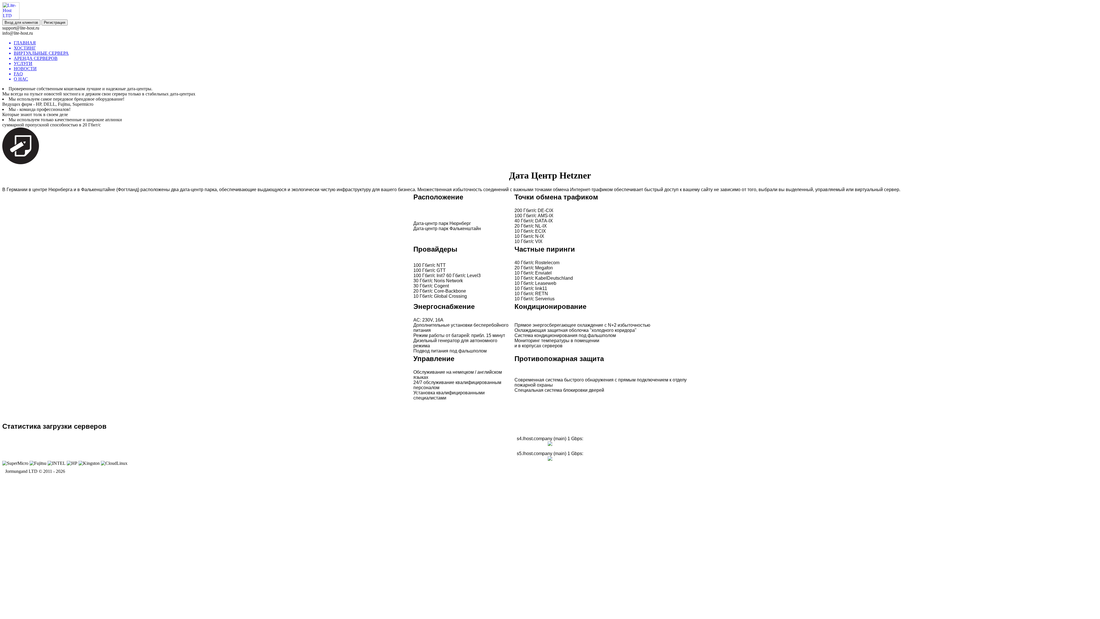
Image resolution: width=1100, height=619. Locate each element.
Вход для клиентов (21, 22)
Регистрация (54, 22)
